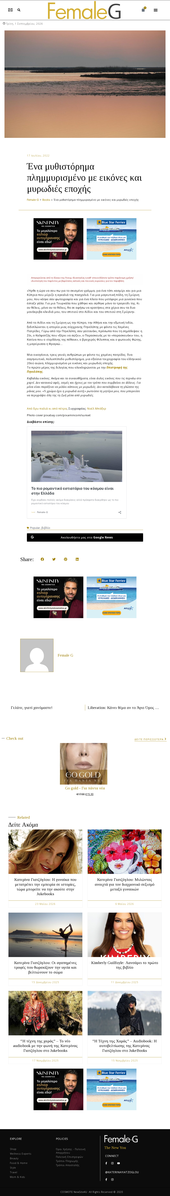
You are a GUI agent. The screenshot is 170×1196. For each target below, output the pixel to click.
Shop (13, 1149)
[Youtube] (118, 1163)
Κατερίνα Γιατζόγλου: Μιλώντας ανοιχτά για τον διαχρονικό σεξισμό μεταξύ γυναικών (124, 884)
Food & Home (19, 1163)
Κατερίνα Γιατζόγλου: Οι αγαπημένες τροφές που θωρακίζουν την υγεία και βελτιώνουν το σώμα (45, 967)
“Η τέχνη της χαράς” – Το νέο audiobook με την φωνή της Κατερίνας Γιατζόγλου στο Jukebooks (45, 1046)
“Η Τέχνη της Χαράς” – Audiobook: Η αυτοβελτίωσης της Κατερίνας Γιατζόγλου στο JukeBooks (124, 1046)
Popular (35, 528)
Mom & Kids (17, 1177)
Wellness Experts (20, 1153)
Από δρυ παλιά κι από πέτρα (47, 408)
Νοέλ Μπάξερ (96, 408)
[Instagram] (112, 1163)
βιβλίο (45, 528)
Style (13, 1167)
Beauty (14, 1158)
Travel (13, 1172)
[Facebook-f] (106, 1163)
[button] (19, 10)
